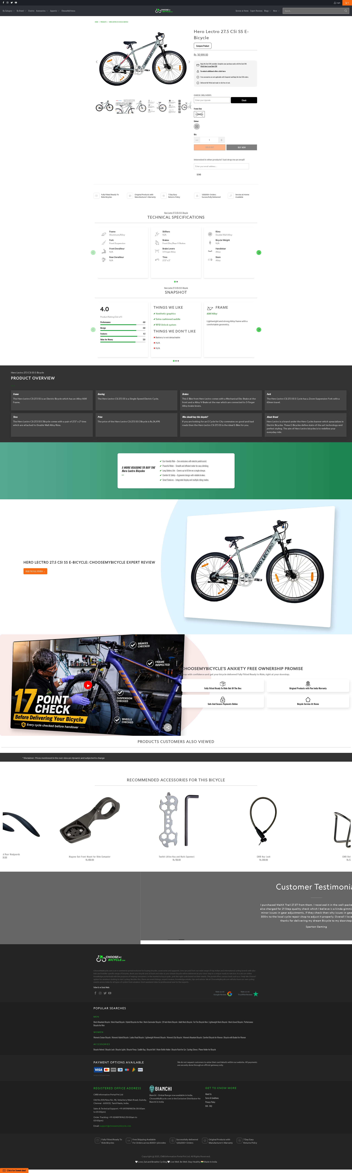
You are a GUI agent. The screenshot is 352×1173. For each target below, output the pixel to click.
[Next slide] (258, 252)
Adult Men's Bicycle (185, 1021)
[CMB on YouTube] (16, 3)
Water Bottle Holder (163, 1049)
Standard (199, 114)
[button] (9, 10)
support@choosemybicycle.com (115, 1126)
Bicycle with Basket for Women (235, 1037)
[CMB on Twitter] (11, 3)
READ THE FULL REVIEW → (35, 571)
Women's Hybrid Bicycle (120, 1037)
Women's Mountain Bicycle (192, 1037)
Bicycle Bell (151, 1049)
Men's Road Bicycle (118, 1021)
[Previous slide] (93, 252)
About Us (208, 1093)
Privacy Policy (210, 1101)
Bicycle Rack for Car (179, 1049)
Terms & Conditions (212, 1097)
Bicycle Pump (131, 1049)
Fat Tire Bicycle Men (200, 1021)
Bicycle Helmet (99, 1049)
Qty (195, 134)
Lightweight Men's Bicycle (218, 1021)
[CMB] (164, 10)
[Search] (345, 11)
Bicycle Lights (121, 1049)
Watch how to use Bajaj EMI (208, 66)
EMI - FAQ (208, 1105)
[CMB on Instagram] (7, 3)
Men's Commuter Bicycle (152, 1021)
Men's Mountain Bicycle (102, 1021)
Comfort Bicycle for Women (212, 1037)
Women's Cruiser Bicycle (102, 1037)
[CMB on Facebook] (3, 3)
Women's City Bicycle (174, 1037)
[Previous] (97, 62)
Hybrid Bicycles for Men (134, 1021)
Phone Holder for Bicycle (207, 1049)
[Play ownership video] (88, 685)
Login (338, 3)
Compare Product (202, 45)
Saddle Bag (142, 1049)
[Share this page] (168, 727)
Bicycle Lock (109, 1049)
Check (244, 100)
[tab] (175, 282)
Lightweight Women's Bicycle (155, 1037)
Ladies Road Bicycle (137, 1037)
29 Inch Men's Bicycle (169, 1021)
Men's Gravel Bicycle (235, 1021)
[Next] (189, 62)
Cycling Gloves (192, 1049)
